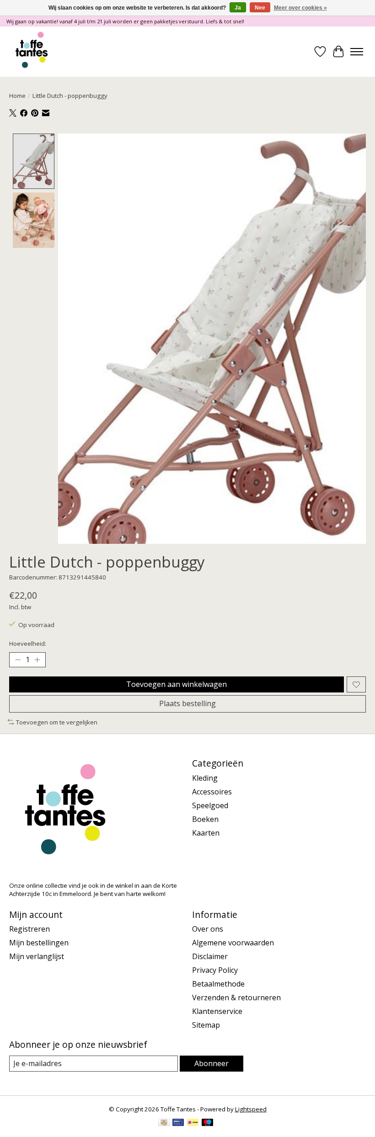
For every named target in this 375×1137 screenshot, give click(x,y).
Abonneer (211, 1063)
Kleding (205, 778)
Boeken (205, 819)
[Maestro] (208, 1123)
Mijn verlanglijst (36, 956)
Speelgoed (210, 805)
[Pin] (178, 1123)
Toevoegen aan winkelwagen (176, 684)
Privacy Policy (215, 970)
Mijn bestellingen (39, 943)
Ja (238, 8)
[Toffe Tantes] (31, 51)
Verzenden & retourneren (236, 997)
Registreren (29, 929)
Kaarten (206, 833)
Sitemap (206, 1025)
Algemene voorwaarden (233, 943)
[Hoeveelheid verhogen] (37, 660)
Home (17, 95)
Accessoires (212, 792)
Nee (260, 8)
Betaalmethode (218, 984)
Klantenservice (217, 1011)
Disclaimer (210, 956)
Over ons (207, 929)
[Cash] (164, 1123)
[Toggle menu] (357, 52)
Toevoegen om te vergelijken (56, 722)
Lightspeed (251, 1109)
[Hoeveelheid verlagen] (18, 660)
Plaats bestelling (187, 703)
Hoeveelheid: (27, 643)
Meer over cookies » (300, 8)
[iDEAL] (192, 1123)
